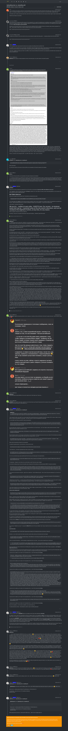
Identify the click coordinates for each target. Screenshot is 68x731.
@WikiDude (15, 57)
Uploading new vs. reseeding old (21, 160)
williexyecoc (11, 630)
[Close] (60, 717)
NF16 (10, 9)
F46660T (10, 68)
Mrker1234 (11, 57)
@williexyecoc (16, 674)
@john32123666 (17, 34)
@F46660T (14, 158)
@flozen (14, 172)
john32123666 (11, 34)
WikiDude (10, 44)
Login (12, 725)
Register (8, 725)
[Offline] (7, 21)
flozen (10, 158)
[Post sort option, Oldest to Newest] (55, 7)
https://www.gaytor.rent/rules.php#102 (20, 24)
